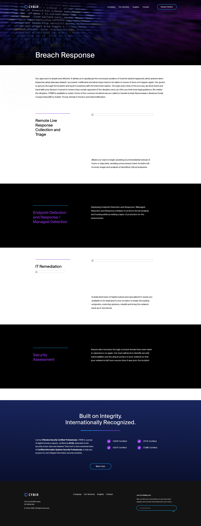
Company (77, 494)
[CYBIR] (31, 7)
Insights (100, 494)
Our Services (89, 494)
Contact (109, 494)
